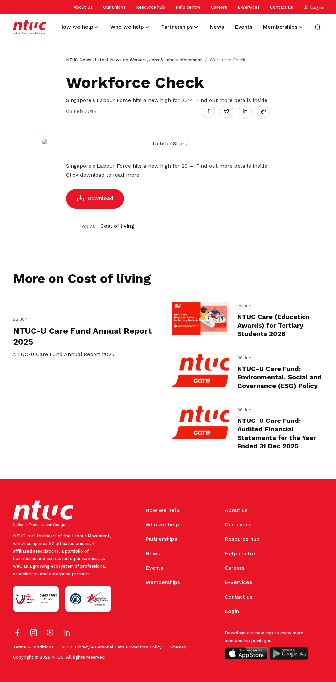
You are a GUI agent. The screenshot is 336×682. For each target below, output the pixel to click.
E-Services (249, 7)
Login (232, 611)
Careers (219, 7)
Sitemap (178, 647)
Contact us (281, 7)
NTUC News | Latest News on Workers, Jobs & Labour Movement (134, 59)
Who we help (162, 524)
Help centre (188, 7)
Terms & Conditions (33, 647)
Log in (316, 7)
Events (154, 568)
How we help (162, 510)
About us (83, 7)
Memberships (162, 582)
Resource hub (150, 7)
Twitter (230, 111)
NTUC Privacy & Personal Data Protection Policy (111, 647)
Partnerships (161, 539)
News (152, 553)
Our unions (114, 7)
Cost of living (117, 226)
